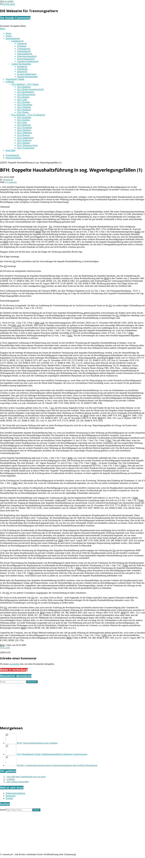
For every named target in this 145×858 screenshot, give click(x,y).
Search (3, 810)
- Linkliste (10, 779)
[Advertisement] (72, 703)
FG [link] (42, 229)
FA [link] (50, 226)
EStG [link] (137, 231)
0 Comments (11, 182)
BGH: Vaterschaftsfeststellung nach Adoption (37, 743)
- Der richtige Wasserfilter (17, 782)
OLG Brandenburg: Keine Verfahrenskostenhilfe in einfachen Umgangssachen (52, 754)
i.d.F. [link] (42, 323)
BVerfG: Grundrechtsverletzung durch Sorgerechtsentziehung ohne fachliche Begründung (57, 765)
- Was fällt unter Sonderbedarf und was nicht (25, 776)
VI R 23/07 (5, 647)
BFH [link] (38, 231)
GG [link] (43, 286)
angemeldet (14, 664)
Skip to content (6, 1)
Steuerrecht (8, 179)
